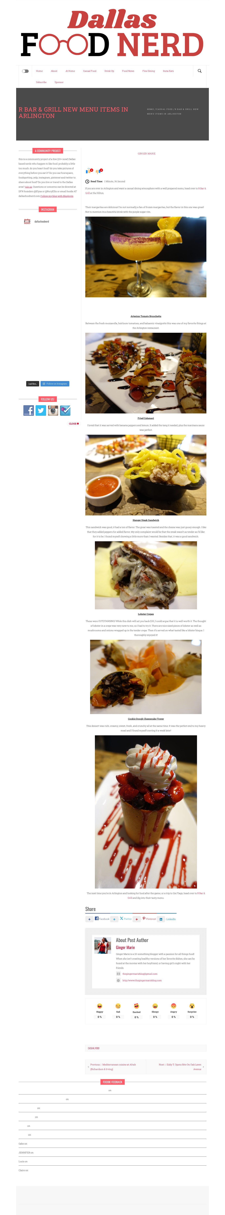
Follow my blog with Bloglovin (57, 196)
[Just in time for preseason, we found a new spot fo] (35, 281)
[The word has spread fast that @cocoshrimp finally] (35, 326)
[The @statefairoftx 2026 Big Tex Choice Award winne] (60, 236)
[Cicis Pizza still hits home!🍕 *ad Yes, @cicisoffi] (35, 236)
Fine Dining (148, 70)
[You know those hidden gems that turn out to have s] (60, 311)
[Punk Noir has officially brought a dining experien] (60, 266)
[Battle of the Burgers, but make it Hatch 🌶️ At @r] (35, 251)
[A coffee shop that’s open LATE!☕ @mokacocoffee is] (35, 356)
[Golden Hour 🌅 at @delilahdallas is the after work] (35, 371)
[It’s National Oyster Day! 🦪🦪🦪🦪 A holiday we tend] (60, 371)
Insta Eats (168, 70)
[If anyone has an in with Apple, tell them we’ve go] (60, 326)
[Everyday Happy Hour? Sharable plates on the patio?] (60, 296)
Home (39, 70)
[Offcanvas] (25, 71)
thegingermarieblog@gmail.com (140, 973)
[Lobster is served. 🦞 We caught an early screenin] (35, 296)
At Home (70, 70)
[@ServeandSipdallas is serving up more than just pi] (60, 281)
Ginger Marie (146, 153)
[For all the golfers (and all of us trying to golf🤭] (60, 251)
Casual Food (89, 70)
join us (28, 186)
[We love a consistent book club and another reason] (35, 341)
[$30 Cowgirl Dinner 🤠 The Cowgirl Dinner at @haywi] (60, 341)
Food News (128, 70)
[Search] (199, 71)
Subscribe (41, 82)
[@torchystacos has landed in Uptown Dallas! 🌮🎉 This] (35, 311)
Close (73, 423)
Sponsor (59, 82)
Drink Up (109, 70)
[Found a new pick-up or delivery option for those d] (35, 266)
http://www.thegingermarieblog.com (142, 980)
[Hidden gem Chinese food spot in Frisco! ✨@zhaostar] (60, 356)
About (54, 70)
